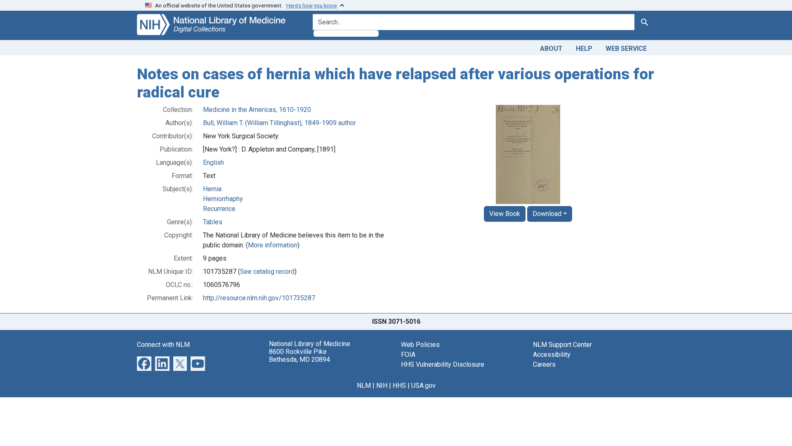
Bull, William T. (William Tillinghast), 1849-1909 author (279, 123)
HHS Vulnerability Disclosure (442, 364)
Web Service (626, 48)
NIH (381, 385)
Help (584, 48)
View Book (504, 214)
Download (547, 214)
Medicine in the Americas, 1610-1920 (257, 110)
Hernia (212, 189)
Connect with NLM (163, 345)
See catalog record (267, 271)
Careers (544, 364)
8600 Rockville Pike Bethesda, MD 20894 (299, 355)
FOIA (408, 354)
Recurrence (219, 209)
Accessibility (551, 354)
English (213, 162)
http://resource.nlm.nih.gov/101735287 (259, 298)
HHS (399, 385)
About (551, 48)
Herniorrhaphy (223, 199)
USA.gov (423, 385)
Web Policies (420, 345)
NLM (364, 385)
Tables (212, 222)
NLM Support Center (562, 345)
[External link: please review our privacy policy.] (144, 363)
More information (272, 245)
